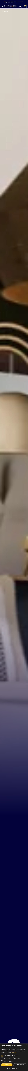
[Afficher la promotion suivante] (25, 2)
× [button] (26, 1044)
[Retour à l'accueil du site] (10, 6)
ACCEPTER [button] (6, 1064)
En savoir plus (13, 1052)
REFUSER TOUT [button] (20, 1064)
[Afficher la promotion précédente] (2, 2)
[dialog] (14, 1057)
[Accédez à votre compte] (20, 6)
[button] (2, 6)
